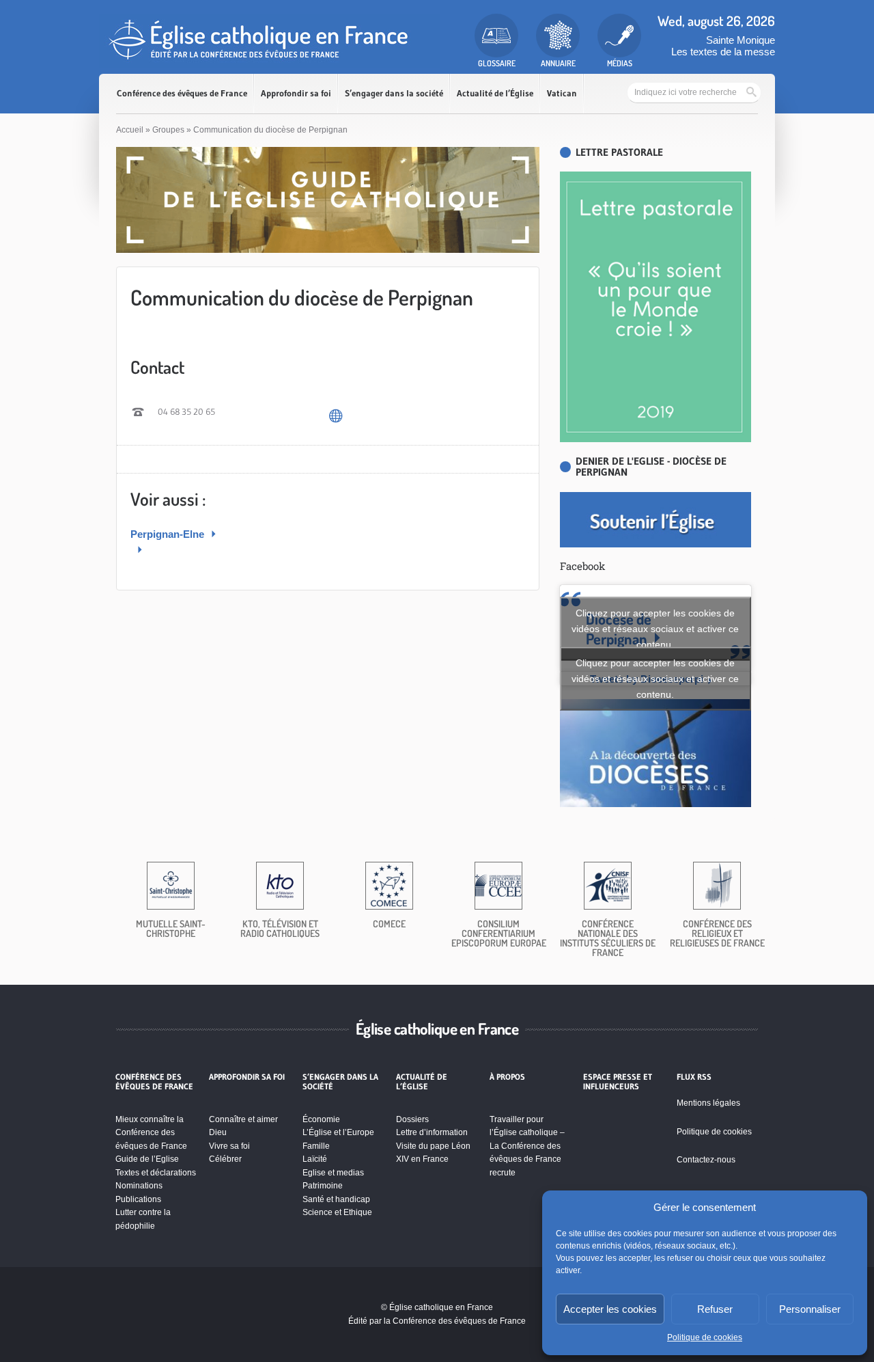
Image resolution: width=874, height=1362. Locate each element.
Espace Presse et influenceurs (617, 1081)
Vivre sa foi (229, 1146)
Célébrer (225, 1159)
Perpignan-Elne (168, 534)
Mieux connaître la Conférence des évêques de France (151, 1133)
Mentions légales (708, 1103)
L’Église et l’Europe (338, 1132)
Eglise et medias (333, 1172)
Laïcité (314, 1159)
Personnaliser (810, 1309)
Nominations (139, 1185)
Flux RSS (694, 1077)
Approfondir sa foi (296, 93)
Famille (316, 1146)
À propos (507, 1077)
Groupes (168, 130)
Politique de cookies (704, 1337)
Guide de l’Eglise (147, 1159)
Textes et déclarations (155, 1172)
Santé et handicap (336, 1199)
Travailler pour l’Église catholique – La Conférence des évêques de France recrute (527, 1146)
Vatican (562, 93)
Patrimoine (322, 1185)
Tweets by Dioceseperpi (655, 678)
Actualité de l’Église (495, 93)
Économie (321, 1119)
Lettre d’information (432, 1132)
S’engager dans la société (394, 93)
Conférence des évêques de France (182, 93)
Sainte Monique (740, 40)
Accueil (129, 130)
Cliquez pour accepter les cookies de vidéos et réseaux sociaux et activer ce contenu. (655, 628)
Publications (138, 1199)
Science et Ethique (337, 1212)
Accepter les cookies (610, 1309)
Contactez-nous (706, 1159)
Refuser (715, 1309)
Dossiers (412, 1119)
